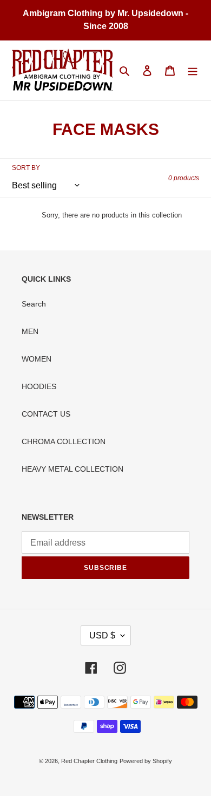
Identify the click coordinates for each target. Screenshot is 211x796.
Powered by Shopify (146, 761)
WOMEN (36, 359)
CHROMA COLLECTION (64, 441)
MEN (30, 331)
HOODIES (39, 386)
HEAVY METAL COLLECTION (72, 469)
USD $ (102, 635)
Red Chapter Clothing (89, 761)
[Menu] (192, 70)
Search (34, 304)
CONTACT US (46, 414)
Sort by (26, 168)
